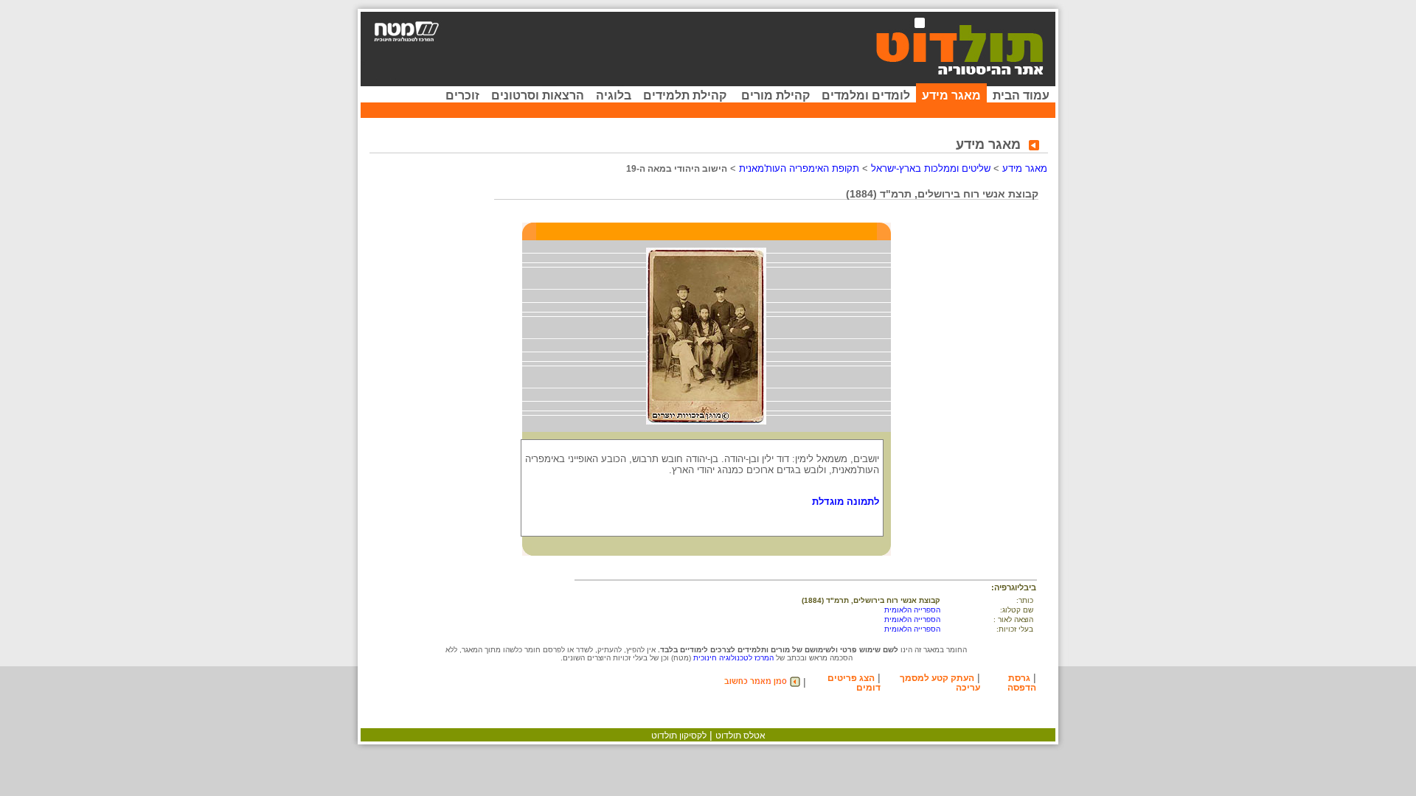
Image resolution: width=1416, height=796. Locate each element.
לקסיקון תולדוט (679, 735)
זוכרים (462, 95)
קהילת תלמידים (684, 95)
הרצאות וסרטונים (537, 95)
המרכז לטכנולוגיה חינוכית (733, 658)
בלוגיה (613, 95)
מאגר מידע (951, 95)
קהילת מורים (775, 95)
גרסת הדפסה (1021, 683)
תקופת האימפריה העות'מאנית (799, 168)
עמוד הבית (1021, 95)
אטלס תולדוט (740, 735)
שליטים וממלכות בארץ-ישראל (930, 168)
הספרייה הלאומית (912, 610)
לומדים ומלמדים (866, 95)
